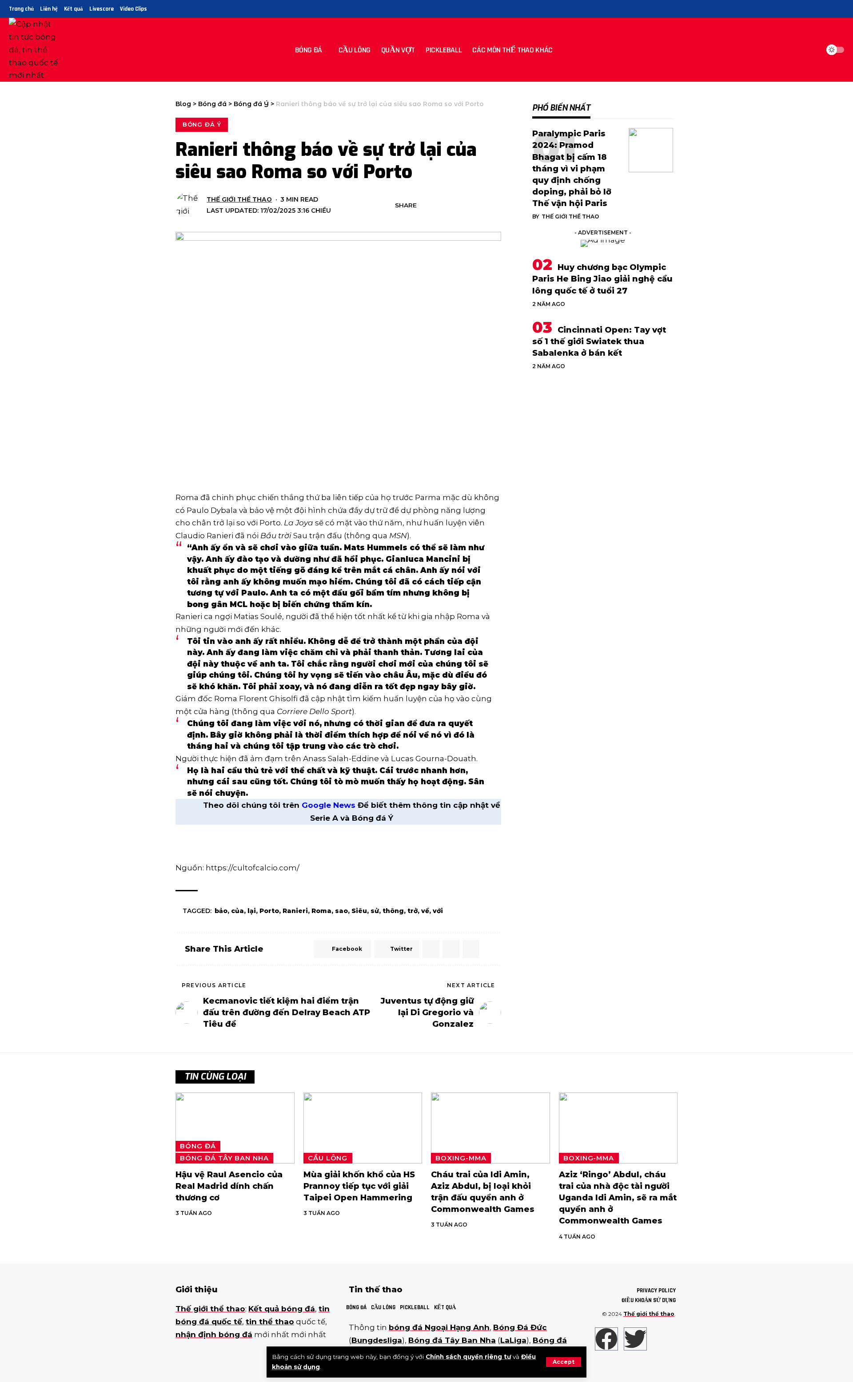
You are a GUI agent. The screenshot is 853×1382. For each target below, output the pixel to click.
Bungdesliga (376, 1340)
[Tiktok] (839, 9)
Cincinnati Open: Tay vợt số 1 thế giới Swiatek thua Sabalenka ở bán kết (599, 341)
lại (251, 911)
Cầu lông (327, 1158)
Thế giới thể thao (239, 199)
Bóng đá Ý (202, 124)
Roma (321, 911)
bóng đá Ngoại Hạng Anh (439, 1327)
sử (375, 911)
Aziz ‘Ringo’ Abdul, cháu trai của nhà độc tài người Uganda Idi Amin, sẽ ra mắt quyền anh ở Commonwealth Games (618, 1198)
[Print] (481, 205)
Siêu (359, 911)
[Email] (453, 205)
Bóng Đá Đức (520, 1327)
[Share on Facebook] (426, 205)
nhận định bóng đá (213, 1334)
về (425, 911)
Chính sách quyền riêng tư (468, 1356)
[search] (810, 49)
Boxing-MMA (460, 1158)
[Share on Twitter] (440, 205)
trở (412, 911)
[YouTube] (829, 9)
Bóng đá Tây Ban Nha (224, 1158)
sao (341, 911)
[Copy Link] (467, 205)
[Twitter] (818, 9)
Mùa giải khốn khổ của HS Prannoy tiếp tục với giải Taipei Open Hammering (359, 1186)
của (237, 911)
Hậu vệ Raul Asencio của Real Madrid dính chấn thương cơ (229, 1186)
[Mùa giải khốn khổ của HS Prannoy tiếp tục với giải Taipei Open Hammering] (363, 1128)
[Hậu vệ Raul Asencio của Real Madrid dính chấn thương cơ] (235, 1128)
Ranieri (295, 911)
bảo (221, 911)
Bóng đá (197, 1146)
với (438, 911)
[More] (495, 205)
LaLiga (513, 1340)
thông (393, 911)
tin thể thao (270, 1321)
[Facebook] (808, 9)
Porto (269, 911)
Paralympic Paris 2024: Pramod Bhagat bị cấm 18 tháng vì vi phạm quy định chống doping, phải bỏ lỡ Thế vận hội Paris (571, 168)
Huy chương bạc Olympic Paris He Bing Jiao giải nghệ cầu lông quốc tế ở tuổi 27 (602, 278)
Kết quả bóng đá (281, 1308)
